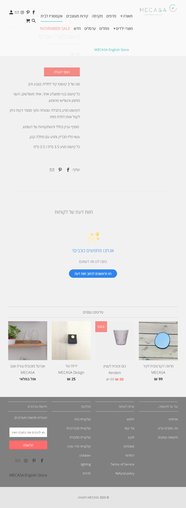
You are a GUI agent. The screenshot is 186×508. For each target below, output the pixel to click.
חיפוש (130, 419)
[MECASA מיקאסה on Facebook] (34, 13)
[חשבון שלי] (11, 13)
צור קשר (129, 428)
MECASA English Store (111, 49)
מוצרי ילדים (123, 28)
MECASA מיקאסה (88, 497)
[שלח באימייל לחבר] (51, 170)
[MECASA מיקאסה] (158, 9)
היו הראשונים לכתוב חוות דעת (93, 273)
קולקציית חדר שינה (79, 446)
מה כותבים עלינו (168, 428)
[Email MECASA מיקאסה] (17, 13)
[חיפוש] (34, 22)
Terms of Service (122, 464)
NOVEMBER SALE (55, 28)
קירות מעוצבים (77, 16)
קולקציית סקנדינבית (79, 428)
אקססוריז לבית (52, 16)
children (85, 455)
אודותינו (173, 419)
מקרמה (97, 16)
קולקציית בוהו (82, 419)
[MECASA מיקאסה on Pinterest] (28, 13)
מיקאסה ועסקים (168, 437)
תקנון (131, 437)
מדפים (111, 16)
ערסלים (90, 28)
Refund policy (124, 473)
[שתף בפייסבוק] (67, 170)
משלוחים (129, 446)
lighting (86, 464)
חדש (77, 28)
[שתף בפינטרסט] (59, 170)
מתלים (104, 28)
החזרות (129, 455)
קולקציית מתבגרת (80, 437)
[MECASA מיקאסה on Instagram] (22, 13)
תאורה (126, 16)
